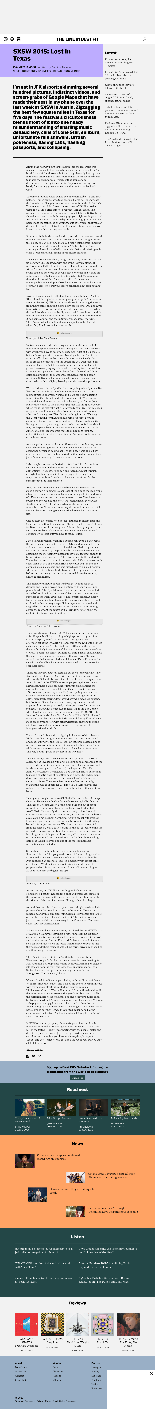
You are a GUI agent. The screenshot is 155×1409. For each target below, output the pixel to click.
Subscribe (77, 1077)
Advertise (20, 1371)
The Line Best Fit (77, 39)
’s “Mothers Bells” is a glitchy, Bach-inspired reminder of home (105, 1265)
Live (17, 71)
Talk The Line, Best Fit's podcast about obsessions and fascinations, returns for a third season (121, 112)
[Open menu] (149, 39)
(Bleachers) (61, 71)
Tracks (57, 1376)
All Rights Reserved (65, 1401)
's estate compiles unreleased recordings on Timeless (119, 63)
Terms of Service (24, 1401)
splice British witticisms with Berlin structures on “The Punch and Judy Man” (104, 1280)
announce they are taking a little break (119, 86)
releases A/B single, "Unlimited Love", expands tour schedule (119, 98)
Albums (57, 1380)
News (56, 1367)
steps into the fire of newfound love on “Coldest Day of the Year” (108, 1250)
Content (57, 1363)
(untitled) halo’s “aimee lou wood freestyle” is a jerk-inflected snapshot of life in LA (44, 1250)
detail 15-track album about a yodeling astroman (121, 75)
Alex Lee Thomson (61, 67)
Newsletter (21, 1367)
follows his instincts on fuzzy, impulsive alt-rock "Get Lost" (44, 1280)
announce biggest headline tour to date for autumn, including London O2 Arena (121, 128)
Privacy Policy (44, 1401)
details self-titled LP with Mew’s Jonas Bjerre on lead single (121, 142)
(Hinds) (76, 71)
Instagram (97, 1367)
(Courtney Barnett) (36, 71)
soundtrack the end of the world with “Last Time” (43, 1265)
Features (58, 1371)
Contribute (21, 1380)
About (18, 1363)
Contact (19, 1376)
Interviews (22, 1127)
